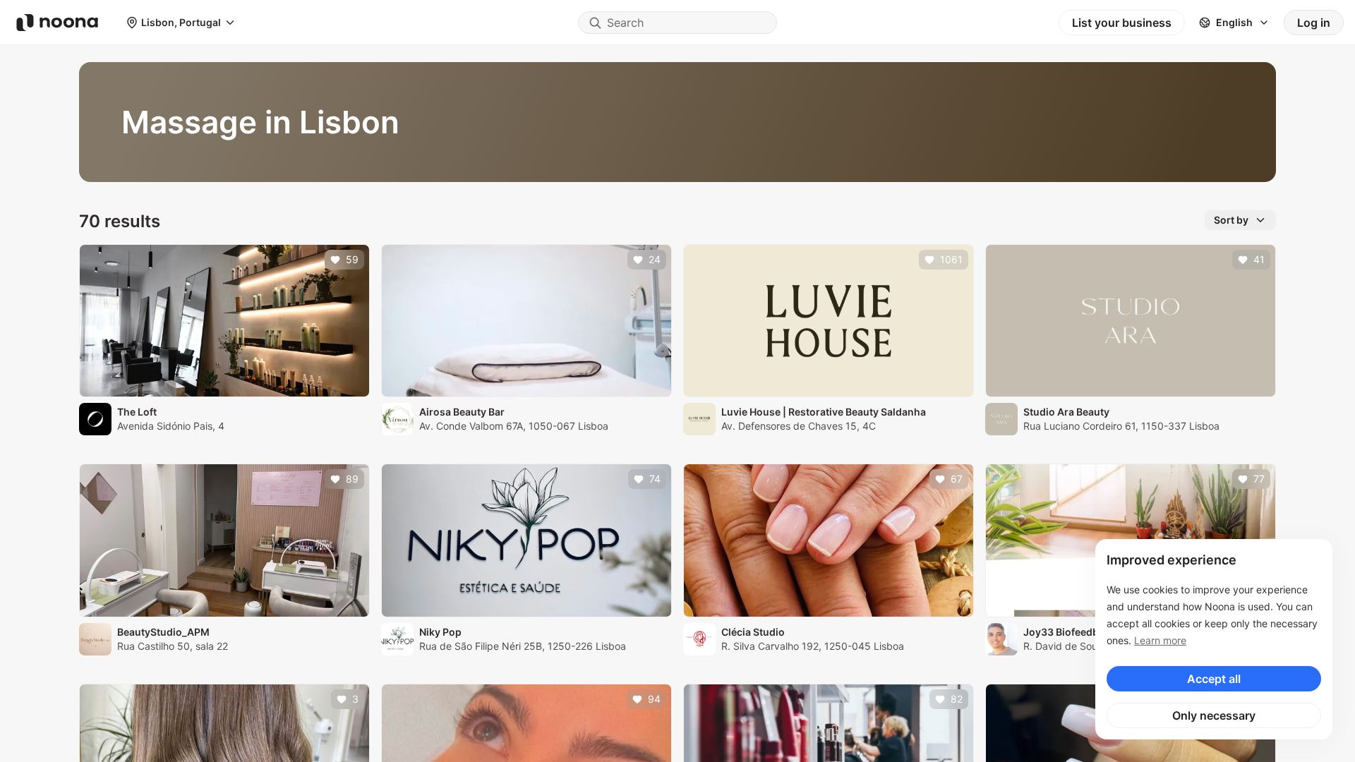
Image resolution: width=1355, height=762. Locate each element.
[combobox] (677, 22)
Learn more (1160, 640)
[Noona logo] (57, 22)
